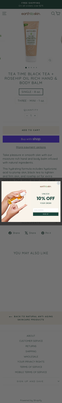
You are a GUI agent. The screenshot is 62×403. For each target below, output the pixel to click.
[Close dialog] (58, 183)
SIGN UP (46, 214)
